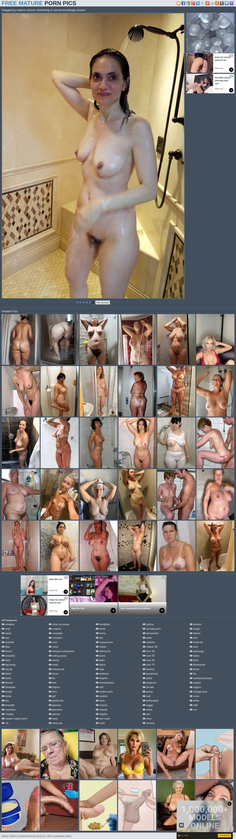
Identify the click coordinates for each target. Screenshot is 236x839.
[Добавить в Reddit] (212, 3)
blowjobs (9, 687)
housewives (106, 642)
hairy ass (57, 723)
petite (148, 678)
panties (149, 669)
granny (56, 714)
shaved (149, 723)
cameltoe (10, 709)
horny (102, 633)
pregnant (150, 682)
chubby (8, 714)
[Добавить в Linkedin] (198, 3)
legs (101, 669)
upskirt (196, 682)
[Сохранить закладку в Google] (188, 3)
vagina (196, 687)
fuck (54, 691)
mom (102, 700)
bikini (7, 673)
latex (102, 660)
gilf (54, 696)
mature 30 (151, 646)
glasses (56, 705)
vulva (195, 696)
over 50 (150, 655)
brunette (9, 705)
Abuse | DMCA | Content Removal (19, 836)
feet (54, 682)
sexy (148, 718)
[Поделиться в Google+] (193, 3)
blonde (8, 682)
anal (7, 628)
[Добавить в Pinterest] (207, 3)
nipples (103, 714)
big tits (8, 669)
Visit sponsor (102, 302)
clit (6, 723)
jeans (102, 655)
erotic (55, 664)
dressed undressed (63, 651)
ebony (55, 660)
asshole (9, 642)
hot (101, 637)
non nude (104, 718)
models (103, 696)
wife (195, 705)
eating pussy (59, 655)
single (196, 628)
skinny (196, 633)
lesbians (104, 673)
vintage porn (199, 691)
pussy (149, 691)
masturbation (106, 682)
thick (195, 660)
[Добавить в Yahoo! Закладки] (231, 3)
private (149, 687)
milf (101, 687)
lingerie (103, 678)
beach (8, 651)
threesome (198, 664)
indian (102, 646)
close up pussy (60, 624)
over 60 (150, 660)
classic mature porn (15, 718)
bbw (7, 646)
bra (6, 700)
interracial (104, 651)
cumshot (57, 637)
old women (152, 633)
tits (194, 673)
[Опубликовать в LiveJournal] (203, 3)
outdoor (150, 642)
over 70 (150, 664)
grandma (57, 709)
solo (195, 646)
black (7, 678)
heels (102, 628)
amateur (9, 624)
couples (56, 628)
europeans (58, 669)
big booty (10, 664)
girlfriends (57, 700)
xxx (194, 709)
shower (196, 624)
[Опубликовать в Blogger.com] (178, 3)
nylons (149, 624)
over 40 (150, 651)
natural (103, 709)
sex (147, 714)
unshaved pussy (202, 678)
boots (7, 696)
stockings (198, 651)
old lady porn (153, 628)
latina (102, 664)
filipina (56, 687)
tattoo (195, 655)
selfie (148, 709)
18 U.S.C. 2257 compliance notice (54, 836)
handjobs (104, 624)
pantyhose (151, 673)
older (148, 637)
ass (6, 637)
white (195, 700)
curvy (55, 646)
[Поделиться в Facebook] (183, 3)
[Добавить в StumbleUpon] (217, 3)
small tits (197, 642)
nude (102, 723)
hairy (55, 718)
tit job (195, 669)
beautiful (9, 655)
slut (194, 637)
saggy (149, 705)
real (147, 696)
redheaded (151, 700)
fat (53, 678)
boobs (8, 691)
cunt (54, 642)
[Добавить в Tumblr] (222, 3)
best (7, 660)
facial (55, 673)
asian (7, 633)
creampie (57, 633)
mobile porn (106, 691)
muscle (103, 705)
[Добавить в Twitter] (227, 3)
